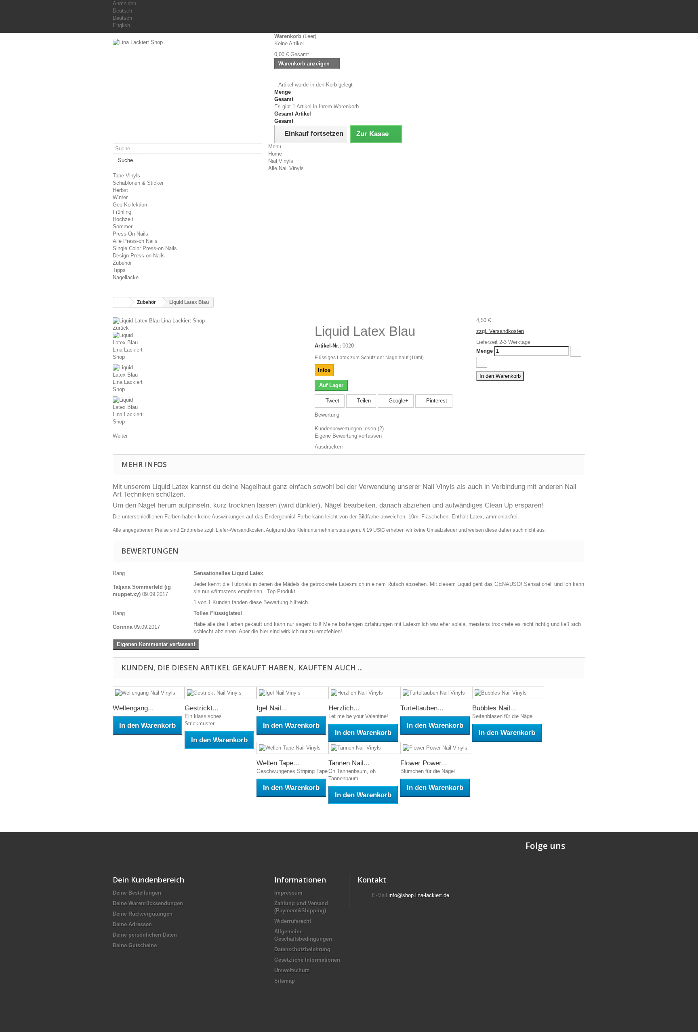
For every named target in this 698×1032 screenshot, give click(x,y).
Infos (324, 370)
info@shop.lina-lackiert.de (419, 895)
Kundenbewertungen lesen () (349, 428)
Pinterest (436, 401)
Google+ (397, 401)
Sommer (122, 226)
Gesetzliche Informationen (307, 960)
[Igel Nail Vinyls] (292, 693)
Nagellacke (126, 277)
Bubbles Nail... (494, 708)
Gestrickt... (202, 708)
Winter (120, 197)
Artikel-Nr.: (328, 346)
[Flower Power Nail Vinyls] (436, 748)
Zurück (121, 328)
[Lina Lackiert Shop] (187, 82)
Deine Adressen (132, 924)
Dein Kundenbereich (148, 880)
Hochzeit (123, 219)
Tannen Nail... (349, 763)
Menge (484, 351)
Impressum (288, 893)
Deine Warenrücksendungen (148, 903)
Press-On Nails (130, 234)
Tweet (331, 401)
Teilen (363, 401)
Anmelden (124, 3)
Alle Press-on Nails (135, 241)
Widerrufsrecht (292, 921)
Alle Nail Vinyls (286, 168)
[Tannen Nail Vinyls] (364, 748)
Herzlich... (344, 708)
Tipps (119, 270)
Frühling (122, 212)
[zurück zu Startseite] (121, 302)
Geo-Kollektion (130, 205)
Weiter (120, 436)
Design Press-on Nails (139, 256)
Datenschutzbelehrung (302, 949)
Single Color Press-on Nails (145, 248)
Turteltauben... (422, 708)
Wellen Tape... (277, 763)
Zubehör (122, 263)
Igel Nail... (271, 708)
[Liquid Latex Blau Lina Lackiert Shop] (159, 320)
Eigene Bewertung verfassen (348, 436)
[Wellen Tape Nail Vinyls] (292, 748)
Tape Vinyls (126, 176)
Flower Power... (423, 763)
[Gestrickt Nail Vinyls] (220, 693)
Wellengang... (133, 708)
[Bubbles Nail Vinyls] (508, 693)
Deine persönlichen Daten (145, 935)
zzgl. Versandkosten (500, 331)
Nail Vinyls (280, 161)
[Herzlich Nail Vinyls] (364, 693)
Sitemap (284, 981)
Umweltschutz (291, 970)
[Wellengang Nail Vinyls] (149, 693)
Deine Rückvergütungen (142, 914)
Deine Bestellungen (137, 893)
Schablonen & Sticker (138, 183)
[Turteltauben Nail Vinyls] (436, 693)
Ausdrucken (329, 447)
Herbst (120, 190)
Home (275, 154)
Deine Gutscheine (135, 945)
